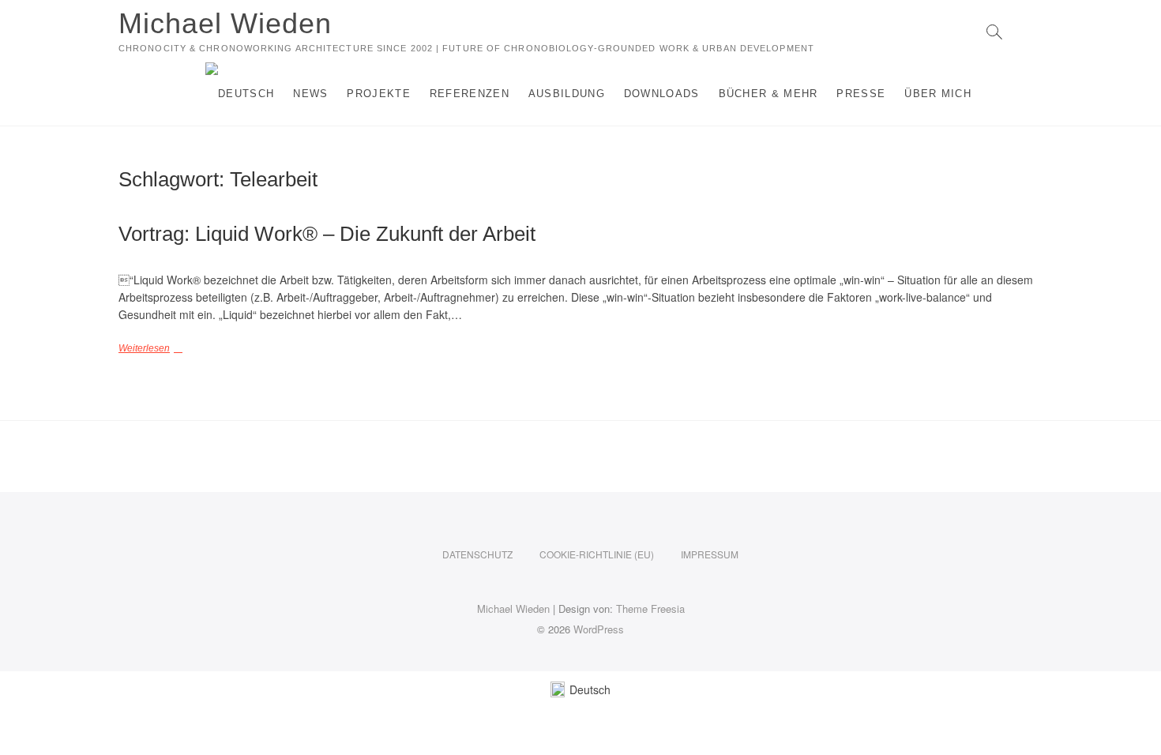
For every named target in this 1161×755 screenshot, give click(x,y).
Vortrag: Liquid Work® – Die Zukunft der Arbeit (326, 234)
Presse (860, 94)
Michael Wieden (225, 23)
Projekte (378, 94)
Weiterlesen (144, 348)
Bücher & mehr (768, 94)
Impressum (709, 554)
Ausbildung (566, 94)
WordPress (598, 629)
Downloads (662, 94)
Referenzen (469, 94)
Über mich (937, 94)
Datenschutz (477, 554)
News (310, 94)
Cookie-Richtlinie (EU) (596, 554)
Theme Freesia (650, 608)
